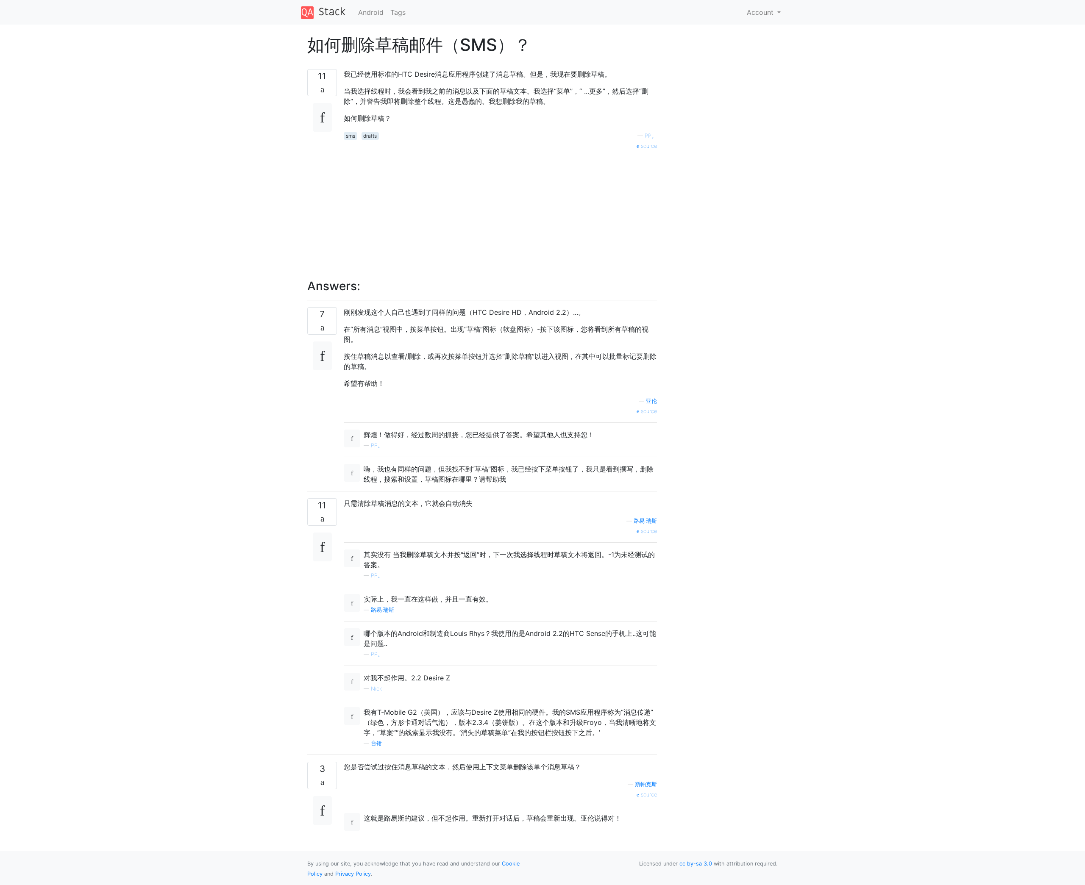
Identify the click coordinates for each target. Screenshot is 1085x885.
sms (350, 136)
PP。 (651, 136)
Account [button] (761, 12)
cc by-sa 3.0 (695, 863)
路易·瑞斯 (645, 521)
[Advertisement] (500, 209)
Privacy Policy (353, 874)
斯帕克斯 (646, 784)
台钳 (376, 743)
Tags (398, 12)
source (648, 146)
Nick (376, 688)
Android (371, 12)
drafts (370, 136)
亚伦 (651, 401)
